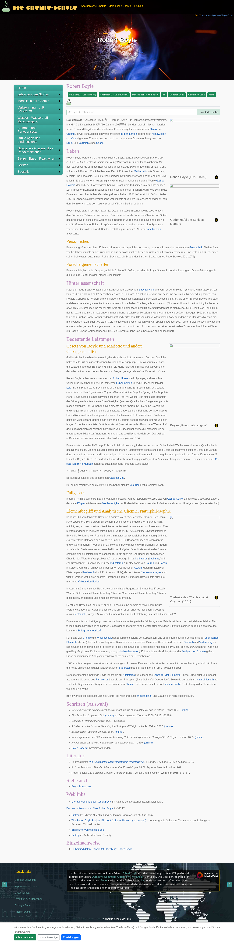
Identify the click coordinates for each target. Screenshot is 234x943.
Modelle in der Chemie (33, 101)
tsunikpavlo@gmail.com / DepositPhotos (217, 15)
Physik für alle (23, 911)
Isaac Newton (153, 229)
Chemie (70, 133)
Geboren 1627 (177, 94)
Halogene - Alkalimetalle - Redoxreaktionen (35, 150)
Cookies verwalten (25, 880)
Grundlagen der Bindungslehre (29, 139)
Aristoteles (129, 675)
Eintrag (75, 815)
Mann (212, 94)
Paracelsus (102, 679)
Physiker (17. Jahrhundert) (82, 94)
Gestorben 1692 (196, 94)
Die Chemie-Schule (45, 6)
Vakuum (134, 485)
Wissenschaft (104, 637)
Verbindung (205, 642)
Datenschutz (22, 892)
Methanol (88, 572)
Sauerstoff (124, 667)
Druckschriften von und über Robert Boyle (89, 808)
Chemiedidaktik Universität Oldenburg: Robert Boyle (102, 849)
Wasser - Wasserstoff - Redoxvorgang (34, 119)
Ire (164, 94)
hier (142, 880)
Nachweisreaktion (129, 651)
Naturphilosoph (205, 679)
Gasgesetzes (116, 477)
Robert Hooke (120, 378)
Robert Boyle (129, 873)
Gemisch (189, 642)
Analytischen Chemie (193, 651)
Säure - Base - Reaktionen (36, 158)
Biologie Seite (23, 905)
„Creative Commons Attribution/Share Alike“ (118, 876)
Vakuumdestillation (88, 581)
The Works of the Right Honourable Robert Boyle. (116, 762)
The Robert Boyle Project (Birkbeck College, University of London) (108, 820)
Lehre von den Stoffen (33, 94)
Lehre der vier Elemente (167, 675)
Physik (153, 129)
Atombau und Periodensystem (29, 129)
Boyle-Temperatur (81, 786)
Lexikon (23, 165)
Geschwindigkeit (110, 503)
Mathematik (140, 171)
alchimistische (173, 684)
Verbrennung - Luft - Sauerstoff (32, 109)
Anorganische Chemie (93, 6)
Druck (69, 143)
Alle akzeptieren (25, 937)
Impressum (21, 886)
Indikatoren (141, 558)
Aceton (138, 567)
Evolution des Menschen (29, 899)
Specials (23, 171)
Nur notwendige (49, 937)
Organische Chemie (120, 6)
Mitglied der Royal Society (145, 94)
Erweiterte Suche (208, 112)
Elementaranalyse (151, 572)
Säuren (150, 563)
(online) (185, 710)
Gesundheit (195, 247)
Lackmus (154, 558)
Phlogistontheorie (88, 630)
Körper (81, 503)
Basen (163, 563)
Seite (104, 880)
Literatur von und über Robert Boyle (91, 801)
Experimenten (129, 133)
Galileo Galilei (175, 498)
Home (22, 88)
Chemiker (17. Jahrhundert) (114, 94)
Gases (99, 143)
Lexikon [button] (139, 6)
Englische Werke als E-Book (87, 829)
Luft (68, 387)
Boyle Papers (79, 748)
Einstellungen (71, 937)
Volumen (84, 143)
